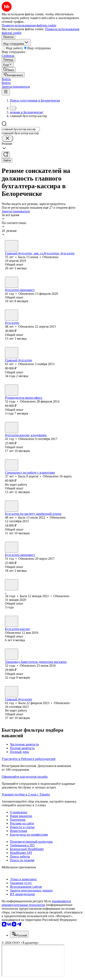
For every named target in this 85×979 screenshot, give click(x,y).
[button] (6, 79)
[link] (9, 69)
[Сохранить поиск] (6, 154)
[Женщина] (11, 245)
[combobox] (21, 129)
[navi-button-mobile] (6, 92)
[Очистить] (7, 138)
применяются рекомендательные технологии (36, 903)
